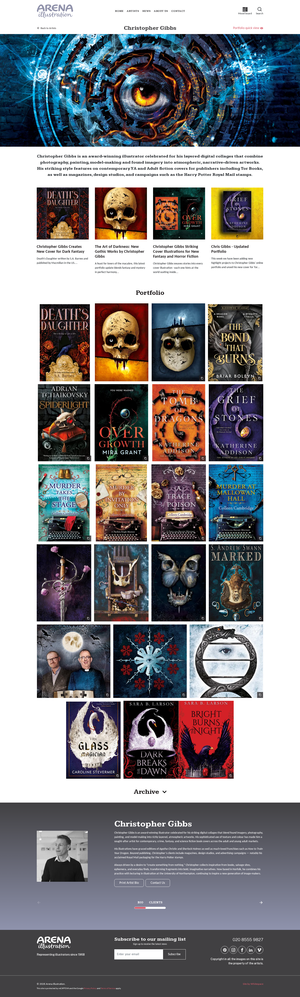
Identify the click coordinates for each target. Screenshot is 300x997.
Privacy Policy (90, 988)
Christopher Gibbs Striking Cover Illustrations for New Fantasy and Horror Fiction (176, 252)
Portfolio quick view (246, 28)
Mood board (245, 11)
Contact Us (158, 883)
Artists (133, 11)
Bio (140, 902)
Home (119, 11)
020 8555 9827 (248, 939)
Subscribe (174, 954)
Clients (155, 902)
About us (161, 11)
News (146, 11)
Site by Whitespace (253, 984)
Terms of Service (108, 988)
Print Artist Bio (129, 883)
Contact (178, 11)
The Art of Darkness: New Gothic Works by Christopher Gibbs (119, 252)
